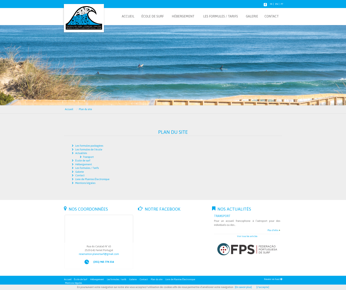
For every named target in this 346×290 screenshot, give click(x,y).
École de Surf (80, 279)
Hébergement (97, 279)
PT (282, 4)
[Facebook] (265, 4)
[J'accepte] (262, 287)
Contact (144, 279)
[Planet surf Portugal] (84, 15)
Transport (88, 156)
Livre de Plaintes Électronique (180, 279)
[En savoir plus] (243, 287)
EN (276, 4)
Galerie (133, 279)
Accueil (67, 279)
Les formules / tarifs (116, 279)
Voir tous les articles (247, 236)
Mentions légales (73, 283)
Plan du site (156, 279)
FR (271, 4)
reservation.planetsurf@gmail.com (99, 254)
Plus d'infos (273, 230)
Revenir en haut (272, 279)
